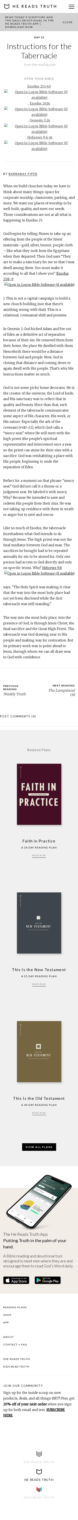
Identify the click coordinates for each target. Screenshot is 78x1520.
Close (68, 22)
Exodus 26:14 (40, 103)
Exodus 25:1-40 (39, 86)
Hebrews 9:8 (52, 568)
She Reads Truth (16, 1359)
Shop (7, 1314)
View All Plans (39, 1147)
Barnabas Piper (23, 174)
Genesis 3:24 (40, 120)
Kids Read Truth (16, 1366)
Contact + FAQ (15, 1344)
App (6, 1322)
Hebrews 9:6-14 (39, 137)
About (8, 1337)
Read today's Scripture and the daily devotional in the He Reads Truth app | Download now (29, 22)
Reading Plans (15, 1307)
